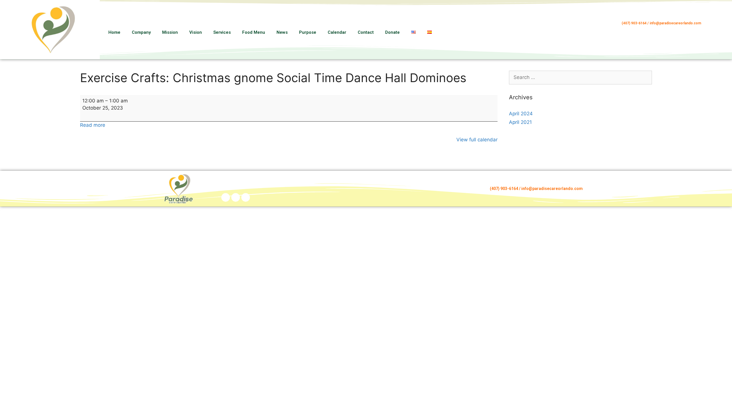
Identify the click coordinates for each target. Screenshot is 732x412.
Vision (195, 32)
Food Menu (253, 32)
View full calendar (477, 139)
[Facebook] (718, 24)
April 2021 (520, 122)
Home (114, 32)
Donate (392, 32)
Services (222, 32)
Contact (366, 32)
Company (141, 32)
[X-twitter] (718, 38)
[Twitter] (245, 197)
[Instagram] (718, 31)
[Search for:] (580, 77)
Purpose (307, 32)
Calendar (337, 32)
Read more (92, 125)
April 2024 (521, 113)
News (282, 32)
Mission (170, 32)
